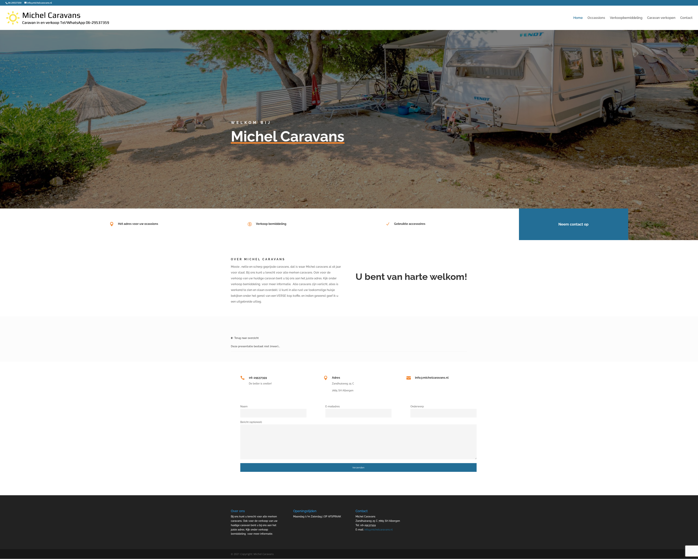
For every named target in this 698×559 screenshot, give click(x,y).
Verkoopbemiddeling (626, 18)
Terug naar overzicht (246, 338)
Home (578, 18)
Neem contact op (573, 224)
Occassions (596, 18)
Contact (686, 18)
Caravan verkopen (661, 18)
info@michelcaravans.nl (378, 529)
